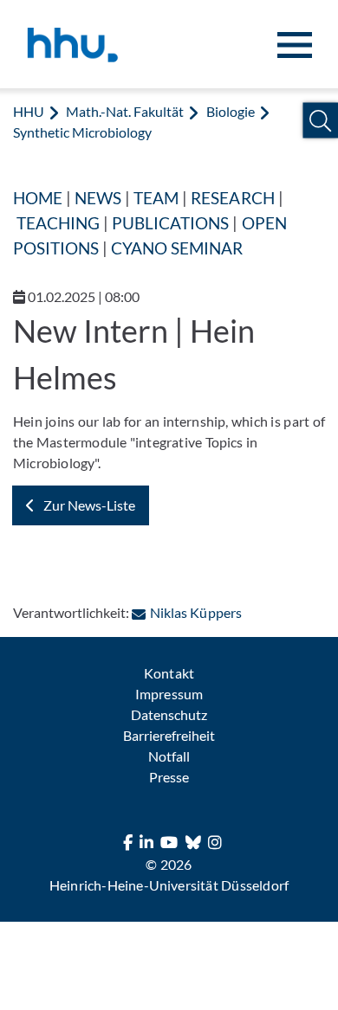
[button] (320, 120)
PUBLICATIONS (170, 223)
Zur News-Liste (89, 505)
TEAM (156, 198)
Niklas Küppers (195, 612)
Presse (169, 777)
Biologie (230, 111)
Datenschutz (169, 714)
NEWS (98, 198)
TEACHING (58, 223)
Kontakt (168, 673)
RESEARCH (232, 198)
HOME (37, 198)
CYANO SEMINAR (177, 248)
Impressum (168, 693)
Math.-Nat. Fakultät (125, 111)
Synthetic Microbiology (82, 132)
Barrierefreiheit (169, 735)
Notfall (169, 756)
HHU (28, 111)
